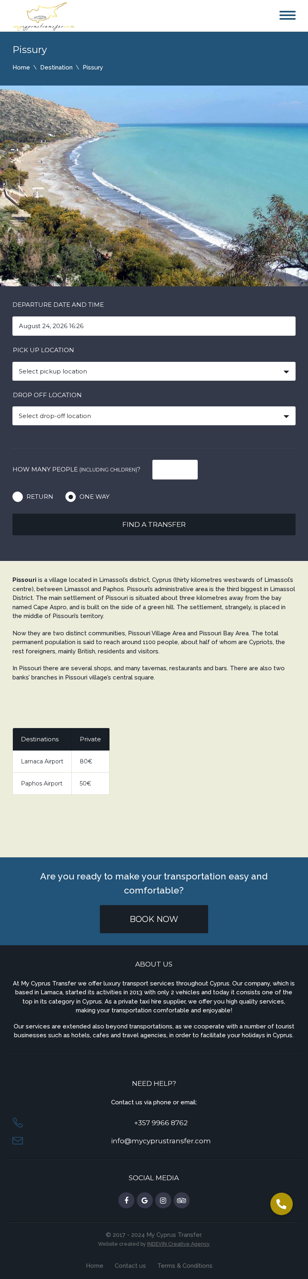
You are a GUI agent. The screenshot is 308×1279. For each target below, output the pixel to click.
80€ (86, 761)
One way (94, 496)
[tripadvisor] (182, 1200)
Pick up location (43, 350)
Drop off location (47, 395)
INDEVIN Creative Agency (178, 1244)
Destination (56, 67)
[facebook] (126, 1200)
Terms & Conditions (185, 1265)
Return (39, 496)
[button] (281, 1204)
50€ (85, 783)
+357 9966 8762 (161, 1123)
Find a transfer (154, 524)
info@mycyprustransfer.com (161, 1141)
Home (21, 67)
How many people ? (76, 469)
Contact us (130, 1265)
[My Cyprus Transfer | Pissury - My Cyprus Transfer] (44, 16)
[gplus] (145, 1200)
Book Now (154, 919)
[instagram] (163, 1200)
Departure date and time (58, 304)
